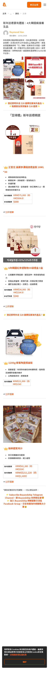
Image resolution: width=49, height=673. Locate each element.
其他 (17, 13)
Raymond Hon (16, 32)
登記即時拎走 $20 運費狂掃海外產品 (24, 103)
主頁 (4, 13)
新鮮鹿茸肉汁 (15, 448)
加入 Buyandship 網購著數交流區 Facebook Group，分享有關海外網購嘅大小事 (24, 503)
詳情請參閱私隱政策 (18, 654)
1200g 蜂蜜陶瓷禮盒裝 (20, 362)
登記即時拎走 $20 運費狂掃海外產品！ (24, 314)
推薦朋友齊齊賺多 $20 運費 (24, 106)
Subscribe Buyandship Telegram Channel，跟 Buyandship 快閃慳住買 (24, 496)
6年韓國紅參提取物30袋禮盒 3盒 (25, 267)
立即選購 (9, 212)
